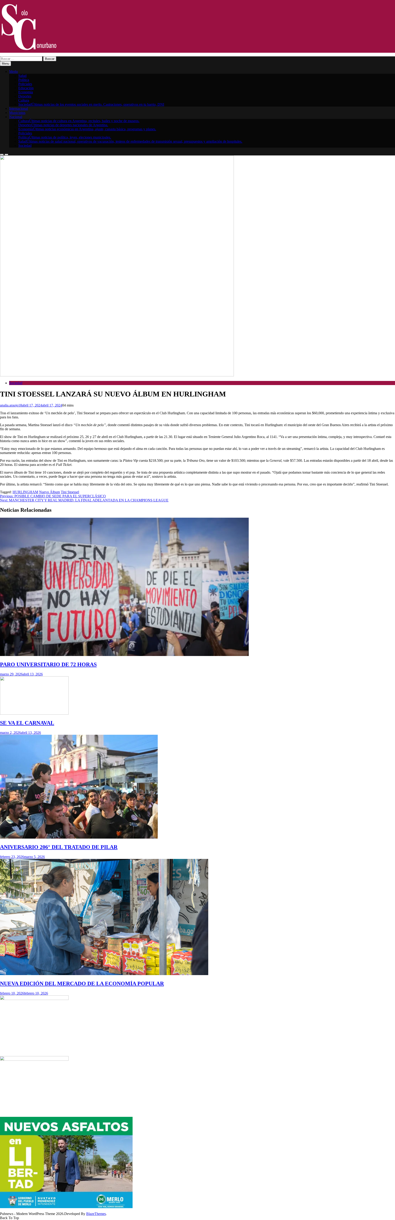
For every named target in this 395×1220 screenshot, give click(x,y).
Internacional (18, 108)
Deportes (24, 96)
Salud (22, 76)
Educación (26, 88)
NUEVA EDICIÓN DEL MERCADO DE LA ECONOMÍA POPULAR (82, 983)
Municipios (17, 113)
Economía (25, 92)
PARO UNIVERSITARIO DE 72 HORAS (48, 664)
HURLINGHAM (25, 492)
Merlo (13, 71)
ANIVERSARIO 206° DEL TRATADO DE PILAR (58, 847)
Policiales (25, 84)
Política (23, 80)
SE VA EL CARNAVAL (27, 723)
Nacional (15, 117)
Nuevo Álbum (49, 492)
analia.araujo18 (11, 405)
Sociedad (91, 104)
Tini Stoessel (70, 492)
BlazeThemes (96, 1214)
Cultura (23, 100)
